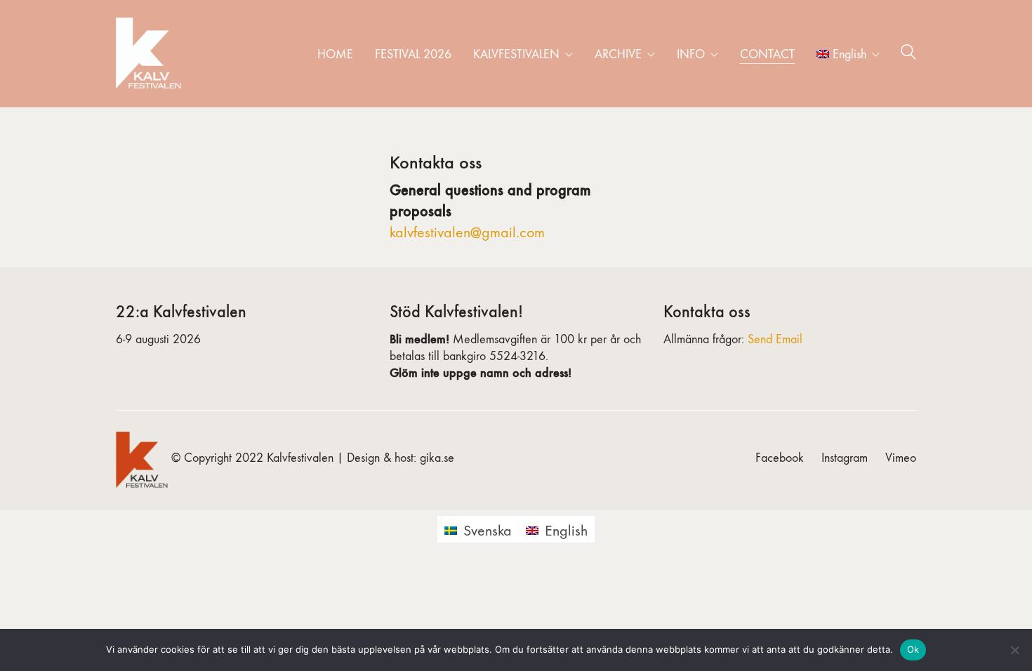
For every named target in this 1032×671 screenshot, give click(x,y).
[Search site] (908, 54)
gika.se (437, 458)
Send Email (775, 339)
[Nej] (1014, 650)
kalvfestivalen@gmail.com (467, 232)
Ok (913, 649)
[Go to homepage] (151, 54)
